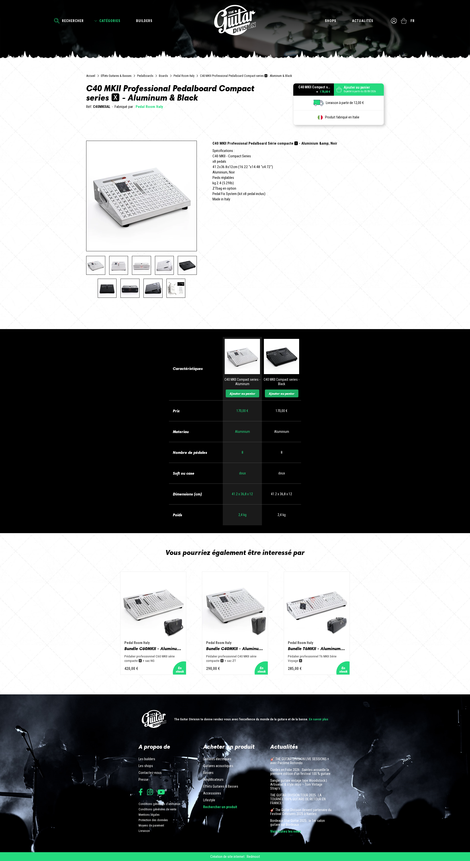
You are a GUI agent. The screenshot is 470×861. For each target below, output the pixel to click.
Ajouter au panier (242, 393)
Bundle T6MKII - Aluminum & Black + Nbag (317, 648)
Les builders (147, 759)
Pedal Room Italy (184, 76)
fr (413, 21)
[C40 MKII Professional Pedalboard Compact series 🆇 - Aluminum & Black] (95, 265)
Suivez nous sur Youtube (161, 792)
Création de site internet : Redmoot (235, 856)
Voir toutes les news (285, 832)
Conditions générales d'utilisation (159, 804)
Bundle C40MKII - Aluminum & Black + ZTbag (235, 648)
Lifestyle (209, 800)
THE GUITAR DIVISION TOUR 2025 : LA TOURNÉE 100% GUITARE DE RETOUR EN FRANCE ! (298, 799)
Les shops (146, 766)
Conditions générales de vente (157, 809)
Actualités (362, 21)
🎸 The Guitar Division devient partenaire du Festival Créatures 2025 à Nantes (300, 812)
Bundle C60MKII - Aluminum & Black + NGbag (153, 648)
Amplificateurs (213, 780)
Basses (208, 773)
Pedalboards (145, 76)
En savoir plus (318, 719)
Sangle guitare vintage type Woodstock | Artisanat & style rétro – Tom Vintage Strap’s (298, 785)
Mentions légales (149, 814)
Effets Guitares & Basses (116, 76)
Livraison (144, 831)
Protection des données (153, 820)
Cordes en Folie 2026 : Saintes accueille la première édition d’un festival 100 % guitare (300, 772)
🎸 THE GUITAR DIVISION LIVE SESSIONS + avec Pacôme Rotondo (299, 761)
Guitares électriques (217, 759)
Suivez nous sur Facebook (141, 792)
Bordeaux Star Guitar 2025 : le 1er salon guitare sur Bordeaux (297, 823)
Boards (163, 76)
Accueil (90, 76)
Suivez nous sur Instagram (150, 792)
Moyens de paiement (151, 825)
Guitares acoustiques (218, 766)
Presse (143, 780)
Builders (144, 21)
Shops (330, 21)
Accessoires (212, 793)
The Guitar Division (235, 20)
